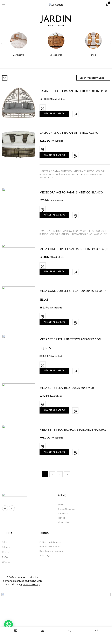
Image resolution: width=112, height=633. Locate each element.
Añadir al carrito (54, 114)
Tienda (61, 517)
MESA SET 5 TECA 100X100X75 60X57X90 (67, 388)
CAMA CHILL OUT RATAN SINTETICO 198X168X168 (73, 91)
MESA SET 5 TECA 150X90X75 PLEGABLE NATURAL (73, 429)
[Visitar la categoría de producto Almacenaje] (56, 40)
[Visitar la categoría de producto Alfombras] (18, 40)
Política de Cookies (50, 546)
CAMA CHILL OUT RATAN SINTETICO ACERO (69, 133)
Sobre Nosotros (66, 509)
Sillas (4, 542)
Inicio (61, 504)
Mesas (5, 552)
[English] (4, 515)
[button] (107, 4)
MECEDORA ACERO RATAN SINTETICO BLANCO (71, 192)
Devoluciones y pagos (51, 550)
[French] (7, 515)
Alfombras (18, 55)
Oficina (6, 562)
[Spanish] (15, 515)
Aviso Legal (45, 555)
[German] (11, 515)
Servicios (63, 513)
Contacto (63, 522)
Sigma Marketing (30, 584)
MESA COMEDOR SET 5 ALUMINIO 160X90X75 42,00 (74, 249)
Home (51, 25)
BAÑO (93, 55)
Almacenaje (56, 55)
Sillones (6, 547)
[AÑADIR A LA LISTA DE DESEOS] (43, 108)
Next (67, 474)
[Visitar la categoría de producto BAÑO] (93, 40)
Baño (5, 557)
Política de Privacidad (51, 542)
